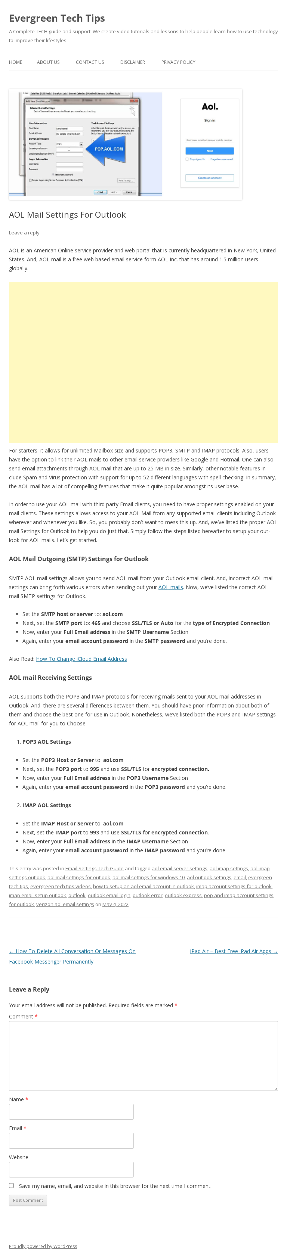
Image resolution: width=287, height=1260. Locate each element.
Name (18, 1099)
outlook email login (109, 895)
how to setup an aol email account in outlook (143, 886)
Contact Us (90, 62)
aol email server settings (179, 868)
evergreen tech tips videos (60, 886)
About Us (48, 62)
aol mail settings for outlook (78, 877)
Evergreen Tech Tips (57, 18)
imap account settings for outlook (234, 886)
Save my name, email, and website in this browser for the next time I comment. (115, 1185)
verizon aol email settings (65, 904)
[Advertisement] (143, 362)
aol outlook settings (209, 877)
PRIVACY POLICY (178, 62)
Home (15, 62)
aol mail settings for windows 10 (148, 877)
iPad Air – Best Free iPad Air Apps (234, 951)
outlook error (148, 895)
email (240, 877)
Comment (23, 1016)
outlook (77, 895)
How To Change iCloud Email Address (81, 658)
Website (18, 1157)
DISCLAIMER (132, 62)
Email (18, 1128)
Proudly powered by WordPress (43, 1246)
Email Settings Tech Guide (94, 868)
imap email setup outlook (37, 895)
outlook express (183, 895)
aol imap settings (229, 868)
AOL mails (170, 587)
